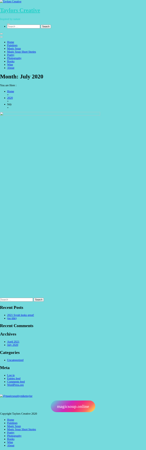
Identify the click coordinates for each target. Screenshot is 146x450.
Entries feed (13, 378)
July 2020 (12, 344)
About (10, 67)
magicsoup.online (73, 406)
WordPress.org (15, 384)
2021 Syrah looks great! (20, 315)
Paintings (12, 45)
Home (10, 42)
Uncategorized (15, 360)
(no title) (12, 318)
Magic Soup (14, 48)
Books (10, 61)
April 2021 (13, 341)
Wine (10, 64)
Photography (14, 58)
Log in (11, 375)
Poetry (10, 54)
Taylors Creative (20, 10)
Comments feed (16, 381)
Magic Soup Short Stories (21, 51)
